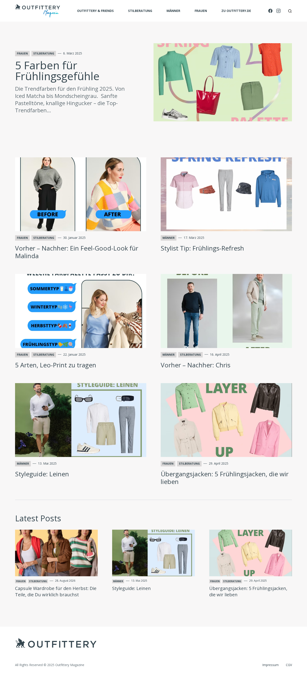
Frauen (201, 11)
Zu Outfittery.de (236, 11)
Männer (173, 11)
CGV (289, 665)
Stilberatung (140, 11)
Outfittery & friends (95, 11)
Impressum (270, 665)
